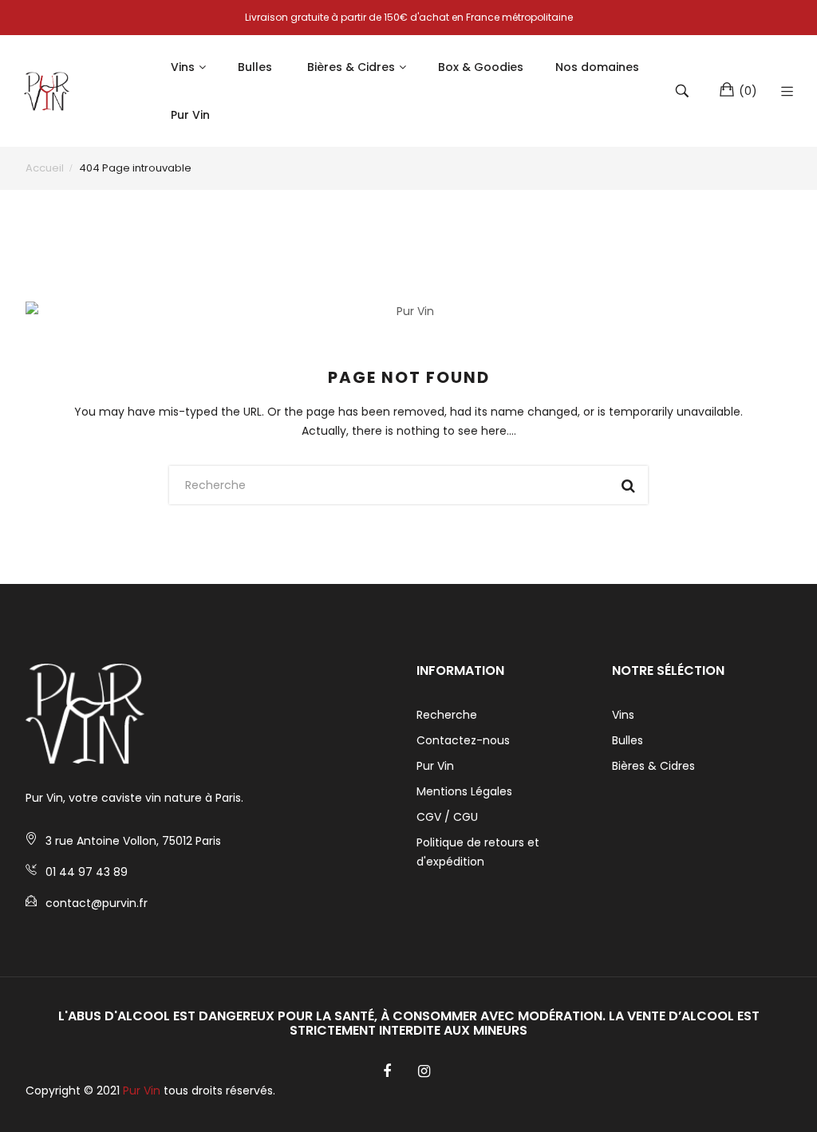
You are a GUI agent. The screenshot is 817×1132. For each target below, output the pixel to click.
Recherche (446, 715)
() (748, 91)
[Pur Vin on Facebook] (387, 1071)
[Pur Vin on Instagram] (424, 1071)
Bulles (627, 740)
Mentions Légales (464, 791)
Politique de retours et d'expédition (477, 852)
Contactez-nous (463, 740)
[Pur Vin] (48, 91)
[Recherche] (684, 91)
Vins (623, 715)
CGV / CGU (447, 817)
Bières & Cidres (653, 766)
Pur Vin (435, 766)
